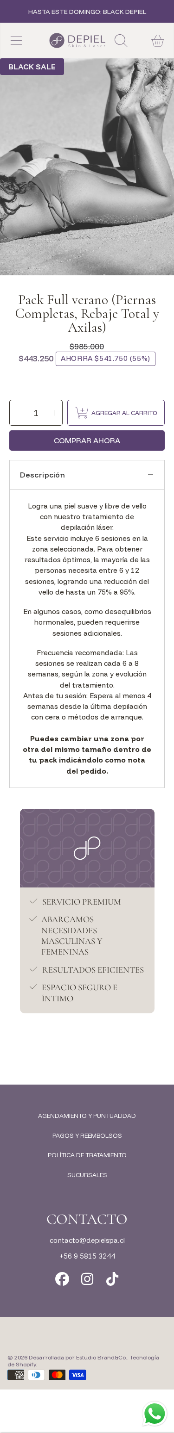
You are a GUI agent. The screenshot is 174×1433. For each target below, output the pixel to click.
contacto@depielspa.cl (87, 1240)
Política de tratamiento (87, 1155)
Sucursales (87, 1175)
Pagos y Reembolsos (87, 1135)
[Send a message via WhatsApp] (154, 1413)
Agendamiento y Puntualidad (87, 1115)
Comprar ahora (87, 440)
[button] (16, 41)
